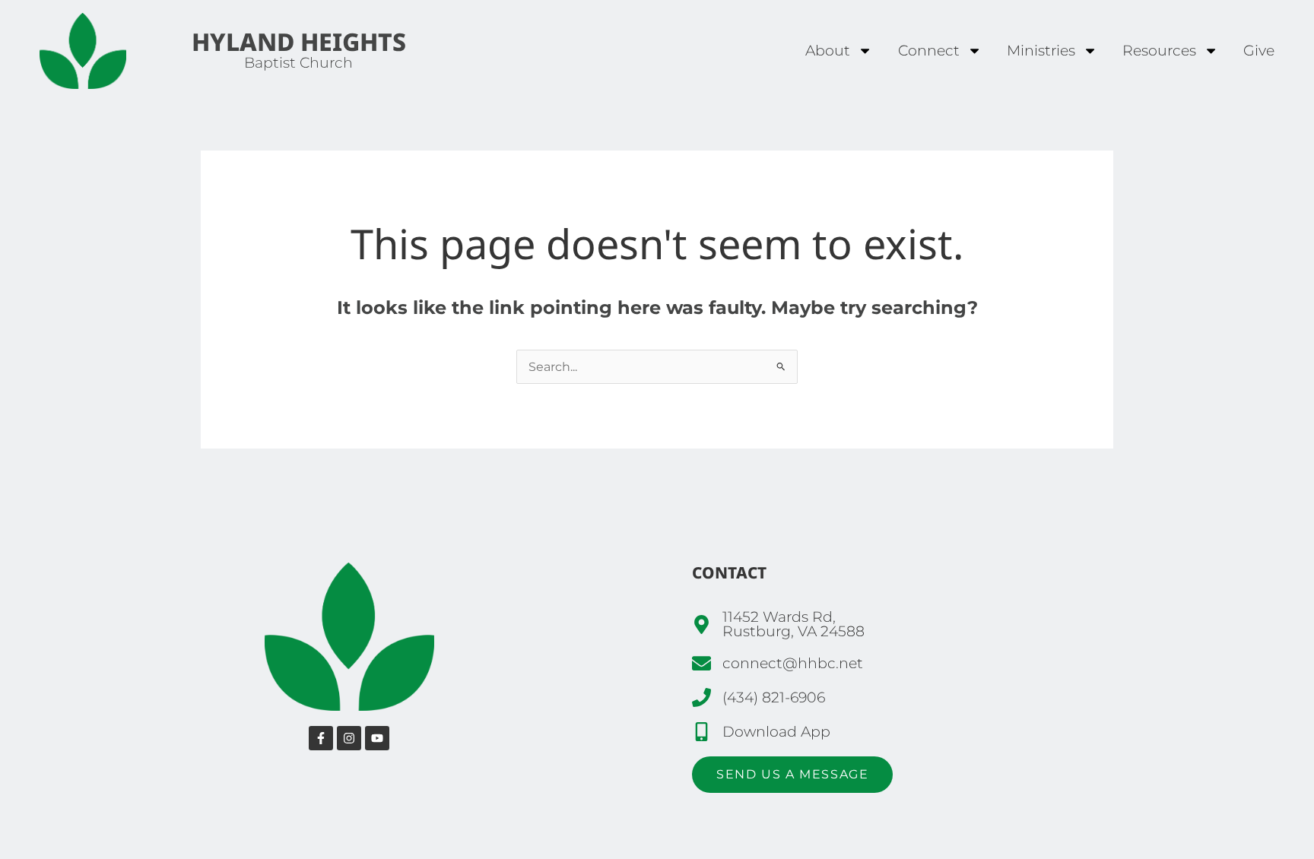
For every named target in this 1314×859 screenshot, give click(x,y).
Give (1258, 50)
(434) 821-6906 (773, 697)
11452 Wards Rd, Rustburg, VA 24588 (793, 623)
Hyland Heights (299, 41)
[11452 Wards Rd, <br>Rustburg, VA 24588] (701, 624)
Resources (1159, 50)
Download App (776, 731)
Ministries (1041, 50)
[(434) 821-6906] (701, 697)
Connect (929, 50)
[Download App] (701, 731)
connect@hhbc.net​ (792, 663)
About (827, 50)
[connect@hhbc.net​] (701, 663)
